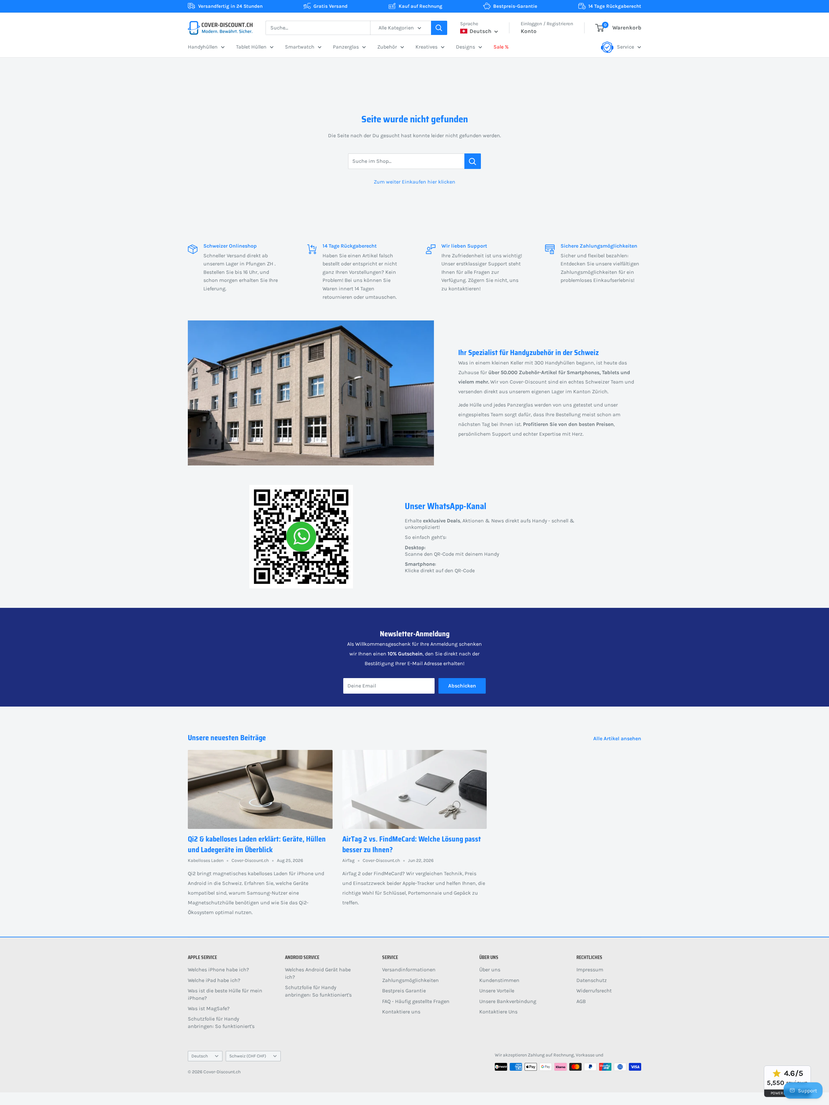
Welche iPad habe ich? (214, 980)
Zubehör (387, 47)
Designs (465, 47)
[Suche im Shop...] (472, 161)
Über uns (489, 969)
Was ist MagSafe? (209, 1008)
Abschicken (462, 686)
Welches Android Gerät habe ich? (318, 973)
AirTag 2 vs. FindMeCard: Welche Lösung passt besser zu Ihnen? (411, 844)
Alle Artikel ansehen (617, 738)
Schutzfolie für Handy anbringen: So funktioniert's (221, 1022)
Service (625, 47)
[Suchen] (439, 28)
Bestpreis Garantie (404, 991)
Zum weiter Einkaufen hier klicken (414, 182)
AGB (581, 1001)
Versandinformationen (409, 969)
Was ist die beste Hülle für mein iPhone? (225, 994)
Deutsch (199, 1056)
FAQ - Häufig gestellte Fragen (415, 1001)
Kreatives (426, 47)
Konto (529, 31)
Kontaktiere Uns (498, 1012)
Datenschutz (591, 980)
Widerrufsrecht (594, 991)
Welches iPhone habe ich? (218, 969)
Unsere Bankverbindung (507, 1001)
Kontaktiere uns (401, 1012)
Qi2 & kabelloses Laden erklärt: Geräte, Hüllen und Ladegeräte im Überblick (257, 844)
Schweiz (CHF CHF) (247, 1056)
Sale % (501, 47)
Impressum (589, 969)
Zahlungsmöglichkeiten (410, 980)
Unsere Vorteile (496, 991)
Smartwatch (299, 47)
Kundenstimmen (499, 980)
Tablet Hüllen (251, 47)
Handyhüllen (203, 47)
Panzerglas (346, 47)
